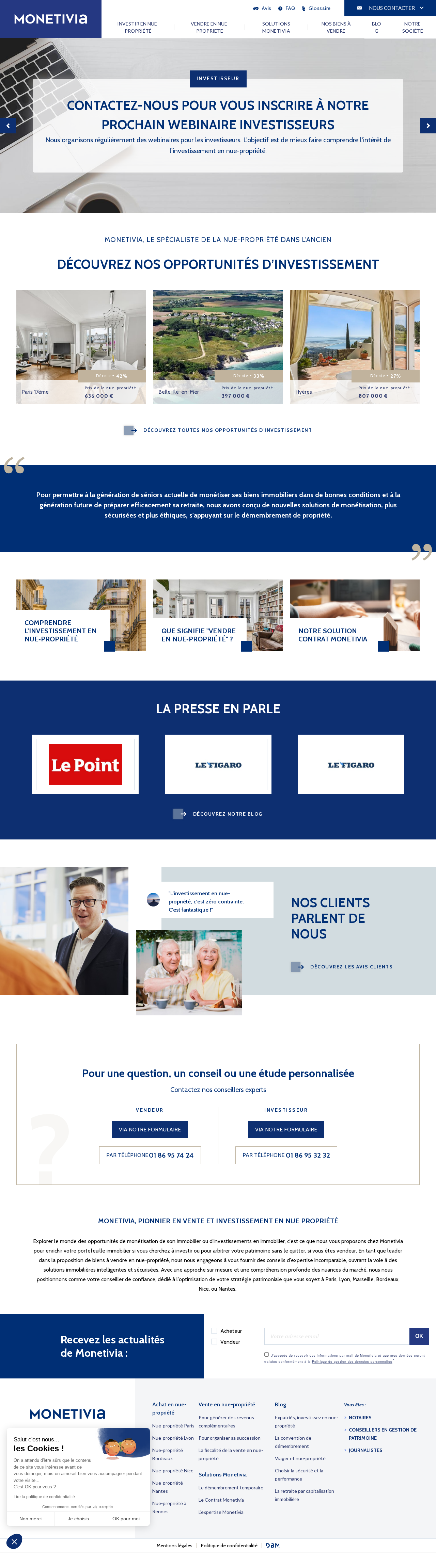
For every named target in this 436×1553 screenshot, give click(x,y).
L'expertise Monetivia (221, 1512)
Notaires (360, 1418)
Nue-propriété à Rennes (169, 1507)
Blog (376, 27)
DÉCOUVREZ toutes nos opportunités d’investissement (227, 430)
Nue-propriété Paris (173, 1425)
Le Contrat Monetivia (221, 1500)
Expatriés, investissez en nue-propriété (306, 1421)
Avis (266, 8)
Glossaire (320, 8)
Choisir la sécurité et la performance (299, 1475)
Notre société (412, 27)
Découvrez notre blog (228, 814)
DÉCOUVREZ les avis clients (351, 967)
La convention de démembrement (293, 1442)
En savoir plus (123, 296)
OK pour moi (126, 1518)
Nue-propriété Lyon (173, 1438)
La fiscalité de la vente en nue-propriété (231, 1454)
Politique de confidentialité (229, 1545)
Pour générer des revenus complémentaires (226, 1421)
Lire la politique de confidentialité (44, 1496)
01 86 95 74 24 (171, 1155)
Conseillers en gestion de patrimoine (383, 1434)
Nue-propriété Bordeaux (167, 1454)
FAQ (290, 8)
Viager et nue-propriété (300, 1458)
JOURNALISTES (366, 1450)
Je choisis (78, 1518)
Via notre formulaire (150, 1129)
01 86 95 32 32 (308, 1155)
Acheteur (231, 1331)
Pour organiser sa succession (230, 1438)
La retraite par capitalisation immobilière (304, 1495)
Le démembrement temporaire (231, 1487)
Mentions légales (174, 1545)
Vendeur (230, 1342)
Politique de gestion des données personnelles (352, 1361)
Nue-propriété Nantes (167, 1487)
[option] (218, 125)
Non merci (30, 1518)
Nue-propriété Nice (172, 1470)
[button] (14, 1541)
